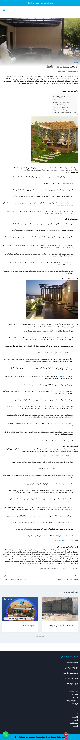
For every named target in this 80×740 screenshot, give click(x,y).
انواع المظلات (29, 625)
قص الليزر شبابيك (72, 662)
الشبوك (75, 726)
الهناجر (75, 720)
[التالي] (6, 615)
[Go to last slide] (74, 615)
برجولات (75, 704)
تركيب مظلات (60, 245)
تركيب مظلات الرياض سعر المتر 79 (14, 577)
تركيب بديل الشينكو (71, 678)
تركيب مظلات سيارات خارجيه (60, 540)
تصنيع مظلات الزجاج (61, 105)
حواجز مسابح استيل (71, 668)
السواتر (75, 698)
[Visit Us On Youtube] (66, 735)
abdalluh (70, 71)
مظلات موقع (44, 568)
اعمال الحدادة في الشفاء (61, 107)
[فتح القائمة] (4, 9)
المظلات (75, 62)
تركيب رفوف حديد (72, 684)
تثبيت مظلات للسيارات (70, 568)
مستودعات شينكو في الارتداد (62, 625)
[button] (6, 734)
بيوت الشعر (74, 723)
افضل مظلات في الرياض (62, 110)
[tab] (43, 636)
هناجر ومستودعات (71, 701)
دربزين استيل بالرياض (71, 673)
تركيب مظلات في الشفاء (62, 102)
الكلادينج (75, 717)
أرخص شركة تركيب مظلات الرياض (65, 112)
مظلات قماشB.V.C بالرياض (68, 577)
